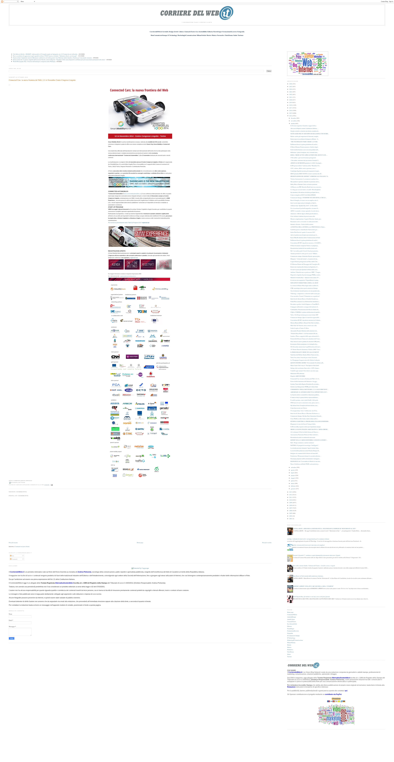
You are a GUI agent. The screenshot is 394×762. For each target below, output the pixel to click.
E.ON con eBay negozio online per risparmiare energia (305, 427)
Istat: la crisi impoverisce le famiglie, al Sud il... (303, 203)
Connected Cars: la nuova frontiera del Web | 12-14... (305, 379)
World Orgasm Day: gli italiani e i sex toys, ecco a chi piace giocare (311, 596)
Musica (289, 647)
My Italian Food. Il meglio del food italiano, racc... (304, 405)
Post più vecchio (266, 542)
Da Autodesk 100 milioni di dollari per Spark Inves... (305, 192)
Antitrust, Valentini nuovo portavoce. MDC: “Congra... (305, 272)
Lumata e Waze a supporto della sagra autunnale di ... (305, 336)
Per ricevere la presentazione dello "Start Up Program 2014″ (125, 222)
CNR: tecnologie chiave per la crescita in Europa (304, 288)
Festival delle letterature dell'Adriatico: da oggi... (304, 381)
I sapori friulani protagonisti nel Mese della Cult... (304, 261)
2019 (291, 102)
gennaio (293, 489)
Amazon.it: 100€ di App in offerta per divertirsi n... (304, 214)
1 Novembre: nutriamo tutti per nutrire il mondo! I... (304, 160)
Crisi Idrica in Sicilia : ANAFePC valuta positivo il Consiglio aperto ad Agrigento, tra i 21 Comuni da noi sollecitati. (45, 54)
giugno (293, 475)
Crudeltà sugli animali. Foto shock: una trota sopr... (304, 371)
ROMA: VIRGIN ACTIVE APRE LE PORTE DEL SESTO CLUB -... (308, 155)
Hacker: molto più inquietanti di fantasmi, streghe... (304, 136)
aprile (292, 481)
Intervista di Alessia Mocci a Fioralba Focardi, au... (304, 299)
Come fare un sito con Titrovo (298, 408)
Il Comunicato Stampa (293, 636)
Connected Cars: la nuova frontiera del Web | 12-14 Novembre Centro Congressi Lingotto (42, 80)
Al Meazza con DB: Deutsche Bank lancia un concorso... (306, 187)
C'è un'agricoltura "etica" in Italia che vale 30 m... (304, 411)
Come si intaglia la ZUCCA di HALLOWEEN (303, 195)
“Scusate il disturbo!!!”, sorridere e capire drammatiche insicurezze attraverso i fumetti (316, 555)
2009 (291, 503)
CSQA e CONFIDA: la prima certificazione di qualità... (305, 312)
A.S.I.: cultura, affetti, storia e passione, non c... (303, 168)
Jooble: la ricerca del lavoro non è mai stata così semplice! (309, 545)
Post (12, 556)
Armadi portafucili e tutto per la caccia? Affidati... (304, 253)
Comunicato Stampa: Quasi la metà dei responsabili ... (305, 317)
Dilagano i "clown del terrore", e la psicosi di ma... (304, 259)
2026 (291, 84)
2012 (291, 495)
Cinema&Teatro (291, 621)
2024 (291, 89)
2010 (291, 500)
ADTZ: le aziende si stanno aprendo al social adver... (305, 211)
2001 (291, 519)
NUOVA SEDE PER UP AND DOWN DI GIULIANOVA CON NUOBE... (309, 134)
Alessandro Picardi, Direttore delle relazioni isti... (304, 331)
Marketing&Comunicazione (295, 640)
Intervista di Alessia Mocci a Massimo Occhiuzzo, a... (305, 413)
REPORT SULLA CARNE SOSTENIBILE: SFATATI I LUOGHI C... (308, 440)
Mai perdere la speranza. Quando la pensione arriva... (305, 182)
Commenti (14, 559)
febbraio (293, 486)
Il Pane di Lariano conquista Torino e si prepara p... (304, 245)
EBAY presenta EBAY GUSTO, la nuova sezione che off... (306, 174)
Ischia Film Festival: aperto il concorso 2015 (302, 232)
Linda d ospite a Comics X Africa (299, 328)
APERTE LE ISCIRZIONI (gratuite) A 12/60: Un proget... (306, 163)
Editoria (289, 626)
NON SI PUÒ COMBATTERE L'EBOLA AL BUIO (304, 283)
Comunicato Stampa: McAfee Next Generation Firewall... (306, 416)
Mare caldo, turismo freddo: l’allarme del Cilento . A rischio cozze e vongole (314, 566)
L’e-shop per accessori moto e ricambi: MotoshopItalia (305, 190)
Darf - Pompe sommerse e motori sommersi (302, 443)
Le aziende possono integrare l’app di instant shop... (304, 448)
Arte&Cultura (291, 619)
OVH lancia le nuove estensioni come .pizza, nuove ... (305, 403)
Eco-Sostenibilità (292, 624)
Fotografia (290, 633)
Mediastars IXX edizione (297, 373)
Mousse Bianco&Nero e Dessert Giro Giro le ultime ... (305, 323)
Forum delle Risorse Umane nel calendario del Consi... (305, 339)
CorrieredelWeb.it (292, 615)
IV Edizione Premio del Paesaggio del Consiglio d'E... (305, 264)
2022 (291, 94)
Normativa (290, 649)
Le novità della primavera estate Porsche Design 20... (305, 451)
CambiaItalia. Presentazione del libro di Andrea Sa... (304, 309)
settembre (294, 467)
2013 (291, 492)
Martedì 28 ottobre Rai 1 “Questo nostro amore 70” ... (305, 277)
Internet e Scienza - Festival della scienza (301, 224)
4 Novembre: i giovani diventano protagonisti (303, 158)
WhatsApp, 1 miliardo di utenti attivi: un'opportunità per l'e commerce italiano (307, 539)
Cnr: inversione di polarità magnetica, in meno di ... (304, 208)
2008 (291, 505)
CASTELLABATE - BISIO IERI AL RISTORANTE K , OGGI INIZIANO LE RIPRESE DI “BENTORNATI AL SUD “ (324, 528)
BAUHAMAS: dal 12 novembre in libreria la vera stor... (305, 461)
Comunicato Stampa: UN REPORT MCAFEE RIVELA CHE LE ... (308, 198)
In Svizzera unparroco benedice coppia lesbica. (303, 126)
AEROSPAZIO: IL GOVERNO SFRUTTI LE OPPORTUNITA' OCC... (309, 392)
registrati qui (145, 222)
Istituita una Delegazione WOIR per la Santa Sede (304, 387)
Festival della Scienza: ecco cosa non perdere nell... (304, 150)
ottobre (293, 123)
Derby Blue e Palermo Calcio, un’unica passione (303, 184)
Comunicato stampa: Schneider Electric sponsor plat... (305, 256)
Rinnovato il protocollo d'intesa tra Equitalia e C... (304, 267)
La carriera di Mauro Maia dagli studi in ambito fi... (304, 285)
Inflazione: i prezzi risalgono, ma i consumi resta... (304, 152)
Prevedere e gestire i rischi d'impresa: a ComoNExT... (305, 304)
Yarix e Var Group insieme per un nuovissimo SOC (304, 315)
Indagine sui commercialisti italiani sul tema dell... (304, 453)
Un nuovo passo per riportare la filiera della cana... (304, 269)
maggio (293, 478)
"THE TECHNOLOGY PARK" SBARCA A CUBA (304, 142)
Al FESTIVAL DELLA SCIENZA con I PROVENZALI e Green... (307, 227)
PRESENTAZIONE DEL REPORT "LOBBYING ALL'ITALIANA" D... (309, 176)
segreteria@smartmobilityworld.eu (128, 276)
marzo (293, 483)
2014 (291, 116)
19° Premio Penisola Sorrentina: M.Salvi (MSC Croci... (305, 349)
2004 (291, 516)
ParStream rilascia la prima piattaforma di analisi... (304, 144)
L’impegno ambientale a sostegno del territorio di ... (304, 307)
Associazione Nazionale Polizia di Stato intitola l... (304, 435)
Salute (289, 654)
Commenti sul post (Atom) (22, 546)
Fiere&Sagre (290, 629)
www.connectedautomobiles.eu (132, 193)
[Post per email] (51, 484)
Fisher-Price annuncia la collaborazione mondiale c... (305, 301)
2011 (291, 497)
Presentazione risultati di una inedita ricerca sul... (304, 248)
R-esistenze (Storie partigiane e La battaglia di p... (304, 344)
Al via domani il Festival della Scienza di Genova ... (304, 432)
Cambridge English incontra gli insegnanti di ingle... (305, 171)
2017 (291, 108)
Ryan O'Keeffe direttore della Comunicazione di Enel (305, 237)
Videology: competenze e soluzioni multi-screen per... (305, 293)
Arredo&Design (291, 617)
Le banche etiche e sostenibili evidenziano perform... (305, 395)
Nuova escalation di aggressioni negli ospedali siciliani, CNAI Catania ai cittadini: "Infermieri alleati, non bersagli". (45, 56)
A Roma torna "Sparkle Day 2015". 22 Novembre (304, 206)
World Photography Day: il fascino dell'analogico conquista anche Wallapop (34, 61)
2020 (291, 100)
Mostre (289, 645)
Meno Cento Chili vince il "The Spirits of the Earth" (304, 365)
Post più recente (13, 542)
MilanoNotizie (291, 642)
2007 (291, 508)
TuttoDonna (290, 652)
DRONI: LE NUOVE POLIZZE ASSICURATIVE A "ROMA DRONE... (309, 429)
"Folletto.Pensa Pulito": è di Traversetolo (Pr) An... (304, 333)
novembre (294, 121)
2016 (291, 110)
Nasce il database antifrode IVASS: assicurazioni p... (304, 464)
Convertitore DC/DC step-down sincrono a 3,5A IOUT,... (306, 243)
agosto (293, 470)
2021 (291, 97)
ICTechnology (291, 638)
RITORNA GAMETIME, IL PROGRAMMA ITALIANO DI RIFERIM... (309, 421)
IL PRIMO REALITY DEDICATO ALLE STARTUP (304, 352)
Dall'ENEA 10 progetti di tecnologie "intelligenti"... (304, 445)
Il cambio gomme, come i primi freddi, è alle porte (304, 400)
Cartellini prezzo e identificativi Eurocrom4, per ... (304, 230)
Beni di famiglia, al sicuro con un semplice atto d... (304, 200)
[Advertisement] (197, 42)
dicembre (293, 118)
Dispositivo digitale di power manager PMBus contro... (305, 275)
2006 (291, 511)
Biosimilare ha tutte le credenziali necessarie (302, 437)
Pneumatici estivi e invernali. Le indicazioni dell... (304, 222)
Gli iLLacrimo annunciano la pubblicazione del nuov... (305, 347)
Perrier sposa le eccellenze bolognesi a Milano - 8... (304, 139)
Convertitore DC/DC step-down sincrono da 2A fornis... (305, 320)
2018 (291, 105)
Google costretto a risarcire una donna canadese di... (304, 131)
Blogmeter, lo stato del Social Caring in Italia (303, 424)
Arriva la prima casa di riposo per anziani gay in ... (304, 235)
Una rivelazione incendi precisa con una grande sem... (305, 291)
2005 (291, 513)
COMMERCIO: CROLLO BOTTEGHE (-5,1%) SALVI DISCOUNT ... (309, 389)
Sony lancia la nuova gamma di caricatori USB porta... (305, 341)
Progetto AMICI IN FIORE (297, 376)
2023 (291, 92)
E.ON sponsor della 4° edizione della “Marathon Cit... (305, 166)
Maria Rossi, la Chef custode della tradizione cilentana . (308, 576)
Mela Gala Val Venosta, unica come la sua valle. (303, 325)
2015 (291, 113)
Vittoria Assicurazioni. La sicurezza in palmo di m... (304, 179)
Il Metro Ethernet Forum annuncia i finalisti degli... (304, 147)
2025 (291, 86)
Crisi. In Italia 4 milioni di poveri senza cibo (302, 216)
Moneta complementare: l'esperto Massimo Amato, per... (305, 219)
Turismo (289, 657)
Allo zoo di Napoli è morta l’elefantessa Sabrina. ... (304, 128)
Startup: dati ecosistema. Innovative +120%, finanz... (305, 368)
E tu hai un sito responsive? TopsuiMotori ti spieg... (304, 280)
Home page (140, 542)
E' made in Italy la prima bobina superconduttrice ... (304, 397)
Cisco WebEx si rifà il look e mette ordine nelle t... (304, 419)
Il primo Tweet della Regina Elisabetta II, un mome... (305, 384)
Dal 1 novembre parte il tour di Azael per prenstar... (304, 251)
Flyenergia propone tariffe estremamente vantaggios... (305, 459)
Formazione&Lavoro (293, 631)
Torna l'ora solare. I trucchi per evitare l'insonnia (303, 357)
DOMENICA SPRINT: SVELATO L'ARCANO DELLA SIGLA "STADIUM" (313, 586)
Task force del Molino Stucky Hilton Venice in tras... (304, 355)
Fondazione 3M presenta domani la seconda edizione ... (305, 456)
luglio (293, 473)
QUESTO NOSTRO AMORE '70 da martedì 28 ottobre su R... (307, 363)
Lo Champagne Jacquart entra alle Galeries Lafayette (305, 360)
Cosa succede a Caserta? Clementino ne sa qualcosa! (305, 296)
